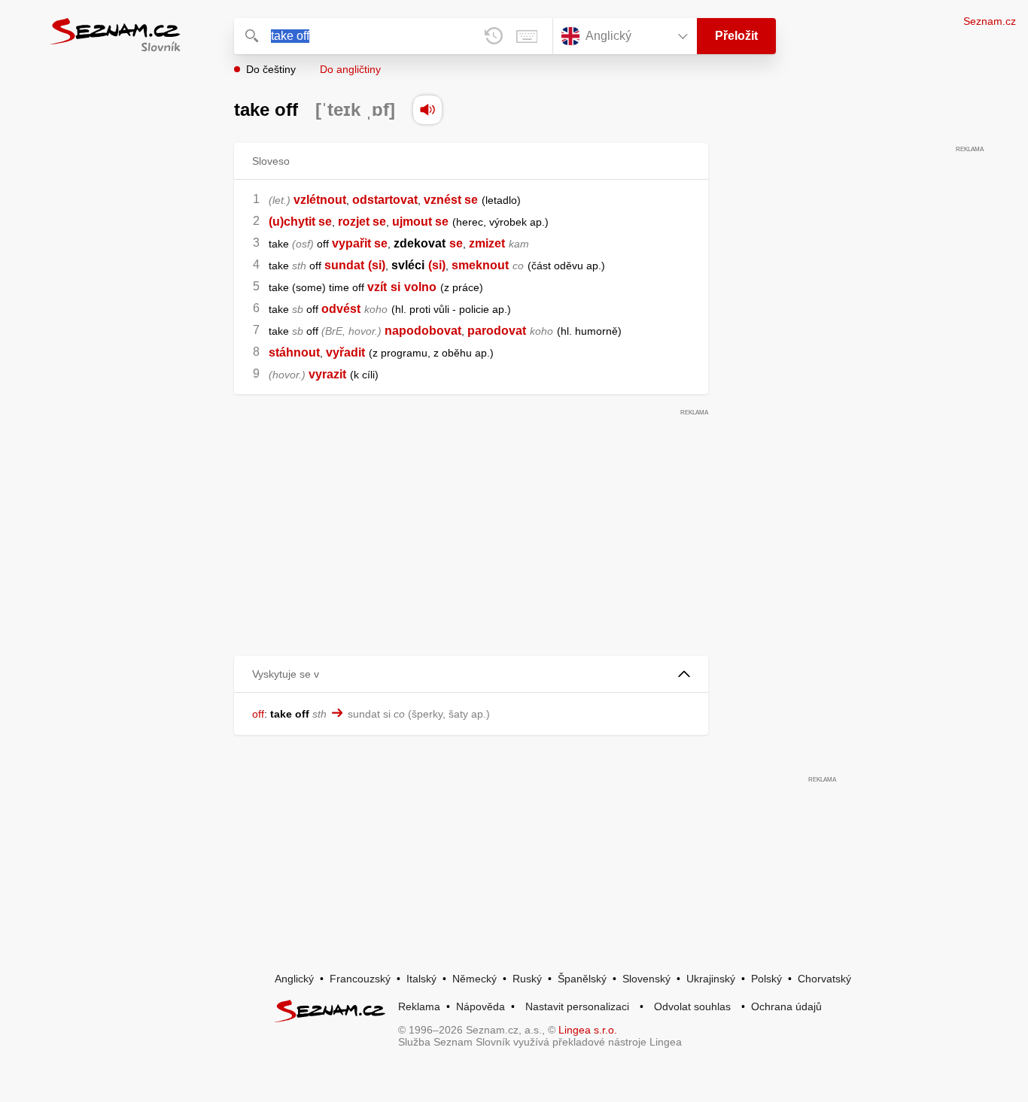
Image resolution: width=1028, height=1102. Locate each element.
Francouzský (360, 979)
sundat (344, 265)
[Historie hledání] (493, 36)
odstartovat (385, 199)
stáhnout (294, 352)
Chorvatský (824, 979)
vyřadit (345, 352)
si (395, 287)
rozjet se (362, 221)
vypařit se (360, 243)
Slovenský (646, 979)
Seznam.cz (989, 21)
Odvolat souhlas (692, 1006)
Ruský (527, 979)
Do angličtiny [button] (350, 69)
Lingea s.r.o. (587, 1030)
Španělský (582, 979)
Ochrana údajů (786, 1006)
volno (420, 287)
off (258, 714)
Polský (766, 979)
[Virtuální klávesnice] (526, 36)
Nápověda (480, 1006)
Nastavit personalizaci (577, 1006)
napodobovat (423, 330)
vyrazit (327, 374)
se (456, 243)
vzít (377, 287)
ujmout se (420, 221)
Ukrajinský (710, 979)
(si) (376, 265)
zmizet (487, 243)
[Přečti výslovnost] (427, 110)
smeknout (480, 265)
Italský (421, 979)
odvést (340, 308)
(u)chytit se (300, 221)
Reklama (419, 1006)
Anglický (294, 979)
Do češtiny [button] (271, 69)
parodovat (496, 330)
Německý (474, 979)
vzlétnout (319, 199)
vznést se (451, 199)
